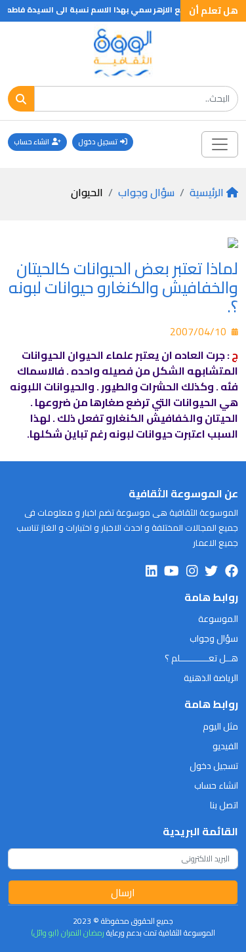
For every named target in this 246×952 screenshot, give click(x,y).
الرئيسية (207, 192)
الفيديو (225, 746)
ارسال (123, 892)
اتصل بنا (224, 805)
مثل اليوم (220, 726)
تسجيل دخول (97, 141)
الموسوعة (218, 618)
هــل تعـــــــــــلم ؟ (201, 658)
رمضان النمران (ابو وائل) (67, 932)
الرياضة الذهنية (211, 677)
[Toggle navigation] (219, 144)
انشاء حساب (31, 141)
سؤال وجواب (146, 192)
